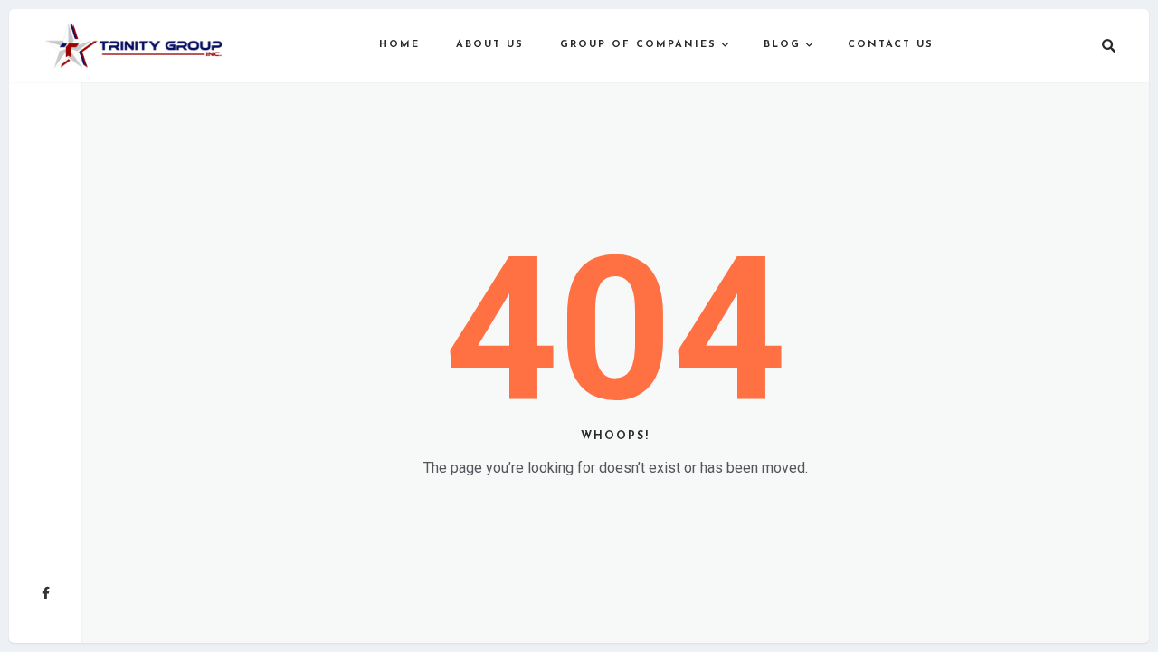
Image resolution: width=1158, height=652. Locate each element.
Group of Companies (638, 45)
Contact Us (891, 45)
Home (399, 45)
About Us (490, 45)
